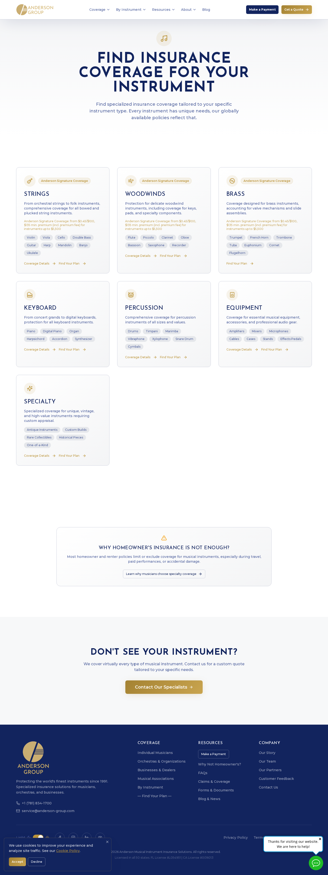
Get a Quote (293, 9)
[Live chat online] (316, 863)
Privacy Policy (236, 837)
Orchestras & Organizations (162, 761)
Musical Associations (156, 778)
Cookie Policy (68, 851)
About (186, 9)
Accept (17, 861)
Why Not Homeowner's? (219, 764)
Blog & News (209, 799)
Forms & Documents (216, 790)
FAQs (202, 773)
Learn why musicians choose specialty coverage (161, 574)
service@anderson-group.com (48, 811)
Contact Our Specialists (161, 687)
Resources (161, 9)
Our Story (267, 753)
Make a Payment (262, 9)
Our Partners (270, 770)
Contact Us (268, 787)
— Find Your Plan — (154, 796)
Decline (36, 861)
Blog (206, 9)
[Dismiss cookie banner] (107, 842)
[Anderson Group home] (34, 9)
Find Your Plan (69, 263)
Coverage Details (36, 263)
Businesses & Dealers (157, 770)
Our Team (267, 761)
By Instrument (128, 9)
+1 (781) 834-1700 (37, 803)
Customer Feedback (276, 778)
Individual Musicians (155, 753)
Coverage (97, 9)
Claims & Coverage (214, 781)
